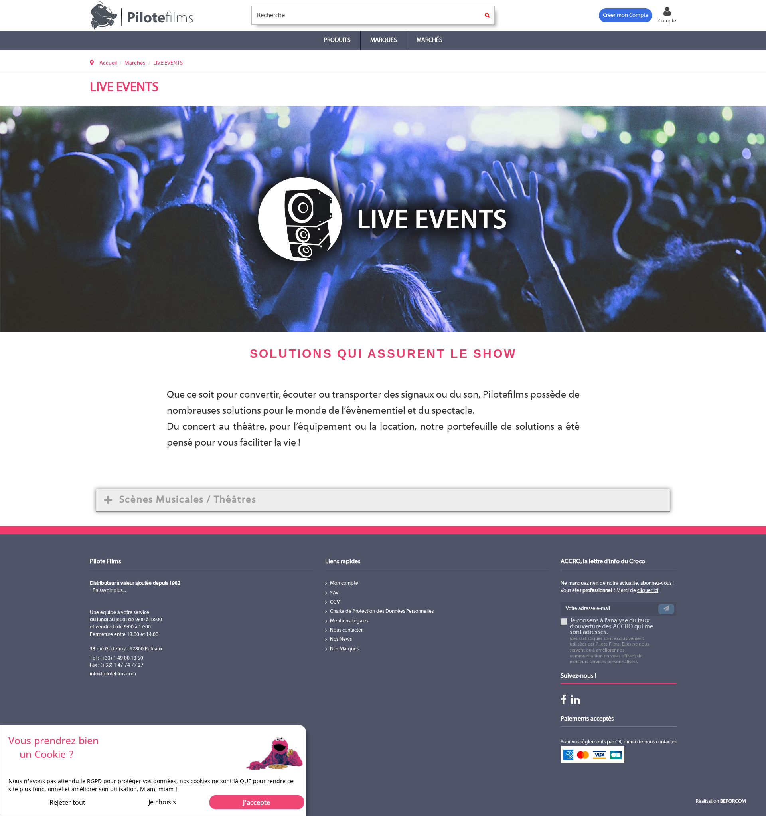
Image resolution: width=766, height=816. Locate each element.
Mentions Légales (349, 621)
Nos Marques (344, 649)
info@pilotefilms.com (113, 674)
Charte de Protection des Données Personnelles (382, 611)
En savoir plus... (108, 591)
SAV (334, 593)
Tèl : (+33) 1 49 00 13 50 (116, 658)
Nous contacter (346, 630)
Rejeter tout (67, 802)
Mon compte (344, 583)
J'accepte (256, 802)
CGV (335, 602)
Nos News (341, 639)
